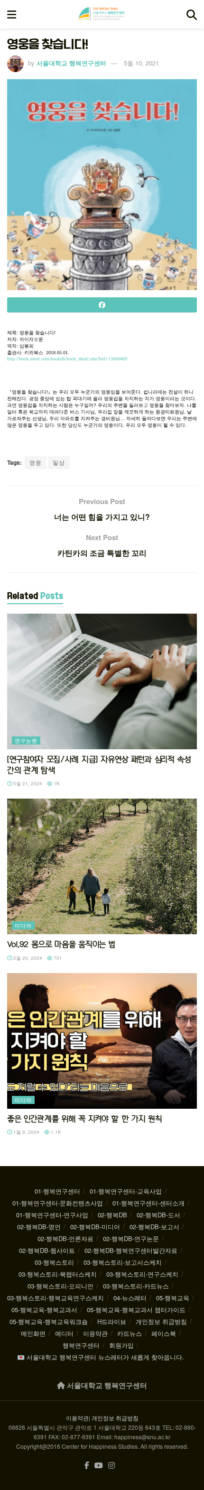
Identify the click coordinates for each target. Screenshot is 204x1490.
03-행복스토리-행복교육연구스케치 (55, 1297)
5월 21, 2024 (27, 783)
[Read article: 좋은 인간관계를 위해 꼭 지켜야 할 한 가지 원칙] (102, 1041)
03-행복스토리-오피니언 (60, 1285)
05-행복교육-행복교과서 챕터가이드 (136, 1309)
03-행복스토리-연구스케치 (142, 1273)
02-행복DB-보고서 (154, 1226)
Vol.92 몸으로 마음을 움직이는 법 (61, 944)
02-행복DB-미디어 (95, 1226)
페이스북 (163, 1333)
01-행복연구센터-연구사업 (52, 1214)
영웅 (35, 462)
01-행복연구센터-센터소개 (148, 1202)
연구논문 (26, 740)
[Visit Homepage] (101, 14)
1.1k (55, 1132)
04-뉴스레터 (130, 1297)
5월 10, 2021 (141, 62)
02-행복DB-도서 (158, 1214)
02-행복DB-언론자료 (65, 1238)
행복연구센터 (81, 1345)
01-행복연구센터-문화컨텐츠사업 (57, 1202)
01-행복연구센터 (57, 1191)
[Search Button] (191, 14)
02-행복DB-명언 (39, 1226)
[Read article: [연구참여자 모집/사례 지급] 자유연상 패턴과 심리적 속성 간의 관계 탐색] (102, 681)
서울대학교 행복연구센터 (71, 62)
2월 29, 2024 (27, 958)
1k (56, 783)
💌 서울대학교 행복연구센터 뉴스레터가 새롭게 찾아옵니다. (100, 1356)
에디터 (64, 1333)
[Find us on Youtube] (98, 1466)
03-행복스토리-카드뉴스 (136, 1285)
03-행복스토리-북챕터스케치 (58, 1273)
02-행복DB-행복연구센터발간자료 (130, 1250)
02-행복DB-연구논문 (131, 1238)
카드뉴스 (129, 1333)
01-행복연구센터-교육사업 (126, 1191)
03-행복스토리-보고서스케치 (122, 1262)
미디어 (23, 925)
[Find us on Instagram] (111, 1466)
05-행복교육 (172, 1297)
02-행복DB (112, 1214)
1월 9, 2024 (25, 1132)
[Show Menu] (11, 14)
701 (57, 958)
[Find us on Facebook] (86, 1466)
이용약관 (95, 1333)
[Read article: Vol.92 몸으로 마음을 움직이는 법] (102, 866)
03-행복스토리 (54, 1262)
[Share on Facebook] (102, 305)
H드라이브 (111, 1321)
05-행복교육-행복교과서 (44, 1309)
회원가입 (121, 1345)
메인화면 (33, 1333)
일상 (59, 462)
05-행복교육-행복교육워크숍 (48, 1321)
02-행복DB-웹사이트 (47, 1250)
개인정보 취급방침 (161, 1321)
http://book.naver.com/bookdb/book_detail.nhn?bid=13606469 (67, 358)
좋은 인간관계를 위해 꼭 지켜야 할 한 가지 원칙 (84, 1118)
